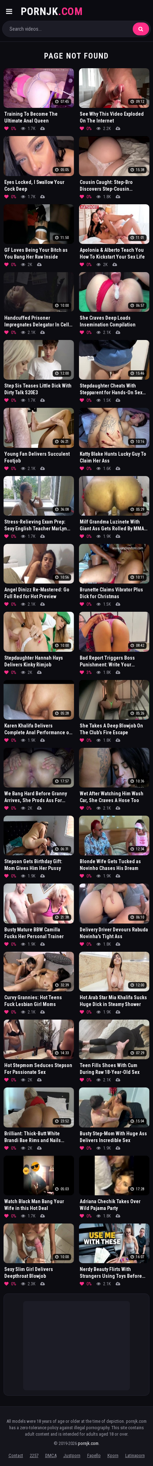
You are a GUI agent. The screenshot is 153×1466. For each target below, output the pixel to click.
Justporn (71, 1455)
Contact (16, 1455)
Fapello (94, 1455)
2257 (34, 1455)
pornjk (52, 11)
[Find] (141, 28)
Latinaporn (135, 1455)
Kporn (112, 1455)
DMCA (51, 1455)
